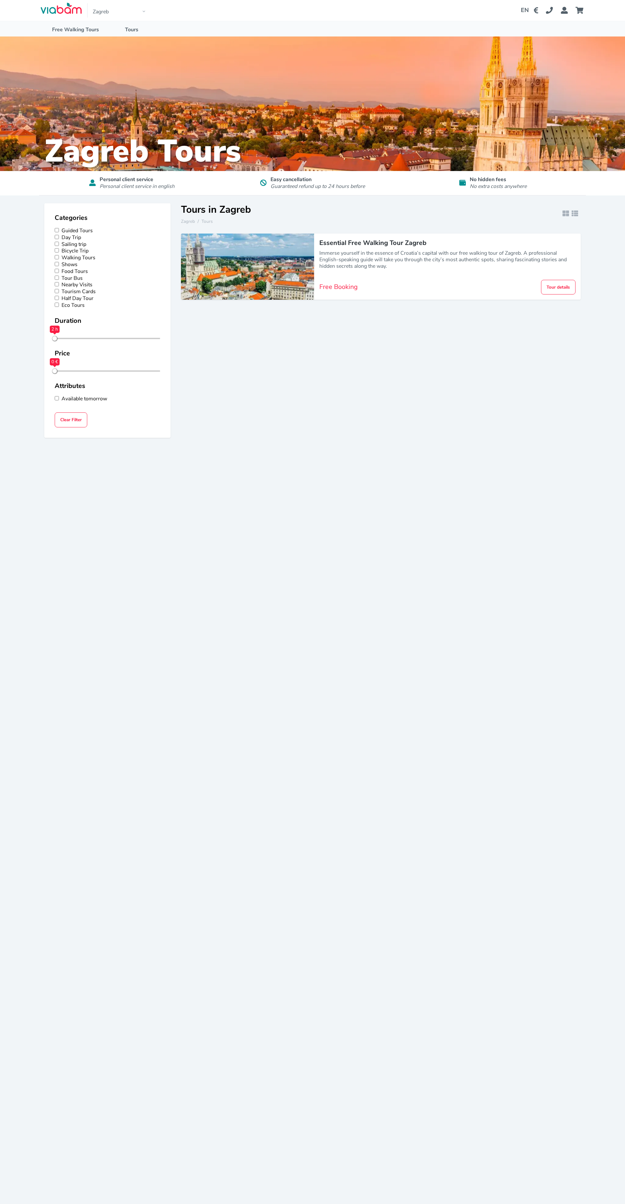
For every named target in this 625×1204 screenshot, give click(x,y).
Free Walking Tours (75, 29)
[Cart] (581, 10)
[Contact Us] (553, 10)
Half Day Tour (77, 298)
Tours (131, 29)
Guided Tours (77, 230)
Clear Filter (71, 420)
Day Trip (71, 237)
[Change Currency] (537, 10)
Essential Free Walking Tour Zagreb (372, 242)
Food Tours (75, 271)
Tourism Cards (79, 291)
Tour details (558, 287)
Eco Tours (73, 305)
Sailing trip (74, 244)
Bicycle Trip (75, 251)
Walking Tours (78, 257)
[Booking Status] (568, 10)
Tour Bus (72, 278)
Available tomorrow (84, 398)
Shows (69, 264)
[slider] (54, 338)
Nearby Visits (77, 284)
